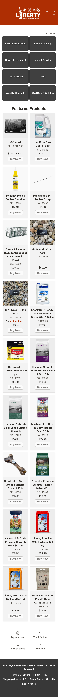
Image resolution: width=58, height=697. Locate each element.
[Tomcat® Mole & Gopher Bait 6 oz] (15, 179)
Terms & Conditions (20, 674)
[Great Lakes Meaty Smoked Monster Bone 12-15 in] (15, 464)
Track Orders (40, 637)
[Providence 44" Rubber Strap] (42, 179)
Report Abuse (29, 683)
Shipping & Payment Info (15, 679)
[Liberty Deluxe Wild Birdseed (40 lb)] (15, 579)
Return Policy (36, 679)
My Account (18, 637)
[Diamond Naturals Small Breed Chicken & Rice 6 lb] (42, 350)
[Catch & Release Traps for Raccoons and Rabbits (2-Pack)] (15, 232)
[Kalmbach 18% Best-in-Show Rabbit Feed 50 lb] (42, 407)
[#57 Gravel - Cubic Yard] (15, 293)
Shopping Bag (17, 648)
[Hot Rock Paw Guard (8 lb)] (42, 125)
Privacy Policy (40, 674)
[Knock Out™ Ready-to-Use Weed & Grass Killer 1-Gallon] (42, 293)
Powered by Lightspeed (29, 689)
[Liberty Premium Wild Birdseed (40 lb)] (42, 521)
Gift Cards (40, 648)
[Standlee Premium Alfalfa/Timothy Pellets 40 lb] (42, 464)
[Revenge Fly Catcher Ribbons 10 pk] (15, 350)
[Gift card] (15, 125)
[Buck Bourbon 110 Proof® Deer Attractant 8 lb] (42, 579)
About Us (50, 679)
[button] (29, 12)
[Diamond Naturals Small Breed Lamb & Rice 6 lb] (15, 407)
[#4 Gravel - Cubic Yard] (42, 232)
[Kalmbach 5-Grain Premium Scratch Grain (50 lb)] (15, 521)
